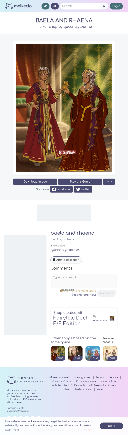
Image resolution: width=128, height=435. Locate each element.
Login (116, 6)
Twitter (85, 189)
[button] (109, 182)
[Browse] (55, 6)
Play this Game (80, 181)
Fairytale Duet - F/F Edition (72, 320)
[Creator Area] (46, 6)
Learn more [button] (12, 429)
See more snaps (108, 340)
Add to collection (67, 259)
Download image (35, 181)
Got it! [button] (111, 426)
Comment (106, 293)
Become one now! (84, 294)
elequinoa (100, 320)
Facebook (63, 189)
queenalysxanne (78, 27)
